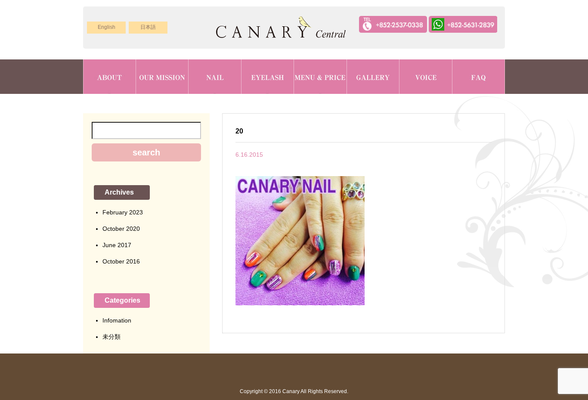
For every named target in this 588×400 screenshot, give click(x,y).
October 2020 (121, 228)
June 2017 (116, 245)
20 (239, 131)
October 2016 (121, 261)
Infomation (116, 320)
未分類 (111, 336)
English (106, 27)
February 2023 (122, 212)
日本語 (148, 27)
